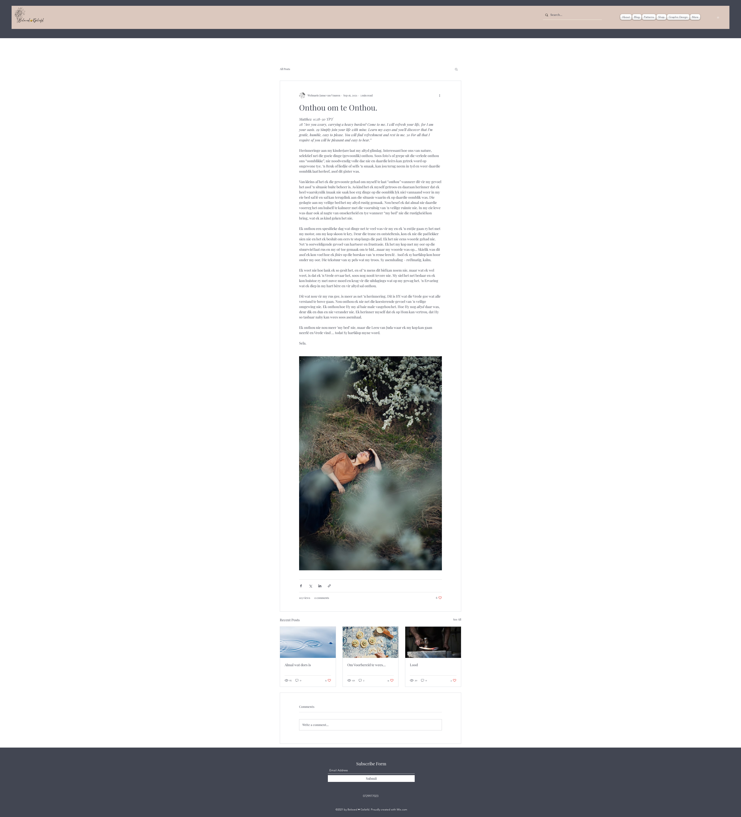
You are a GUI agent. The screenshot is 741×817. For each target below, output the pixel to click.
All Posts (285, 69)
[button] (456, 69)
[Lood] (433, 642)
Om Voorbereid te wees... (366, 665)
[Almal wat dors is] (308, 642)
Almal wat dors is (298, 665)
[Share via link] (329, 586)
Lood (414, 665)
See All (457, 619)
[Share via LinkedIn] (320, 586)
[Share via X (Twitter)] (310, 586)
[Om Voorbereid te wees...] (370, 642)
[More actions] (439, 95)
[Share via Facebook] (301, 586)
